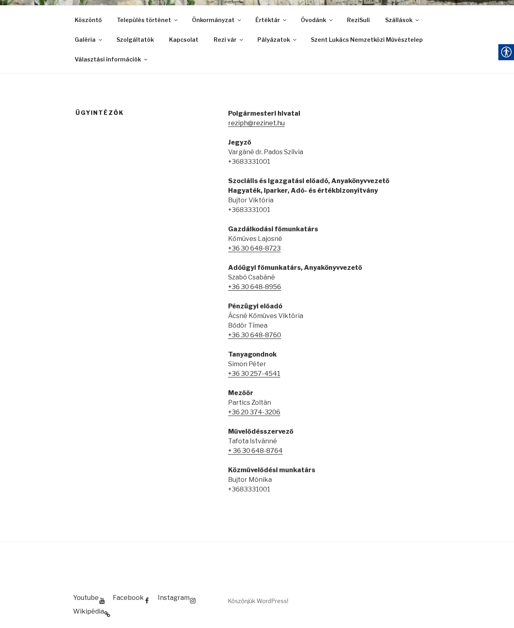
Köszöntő (88, 19)
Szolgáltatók (135, 39)
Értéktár (267, 19)
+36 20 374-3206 (254, 412)
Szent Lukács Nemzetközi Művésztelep (367, 39)
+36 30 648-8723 (254, 248)
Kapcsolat (183, 39)
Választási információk (108, 59)
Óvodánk (313, 19)
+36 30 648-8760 (254, 335)
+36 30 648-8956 (254, 287)
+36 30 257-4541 (254, 373)
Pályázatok (273, 39)
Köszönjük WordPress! (258, 600)
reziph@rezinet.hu (256, 123)
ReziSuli (358, 19)
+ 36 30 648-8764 (255, 451)
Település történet (144, 19)
